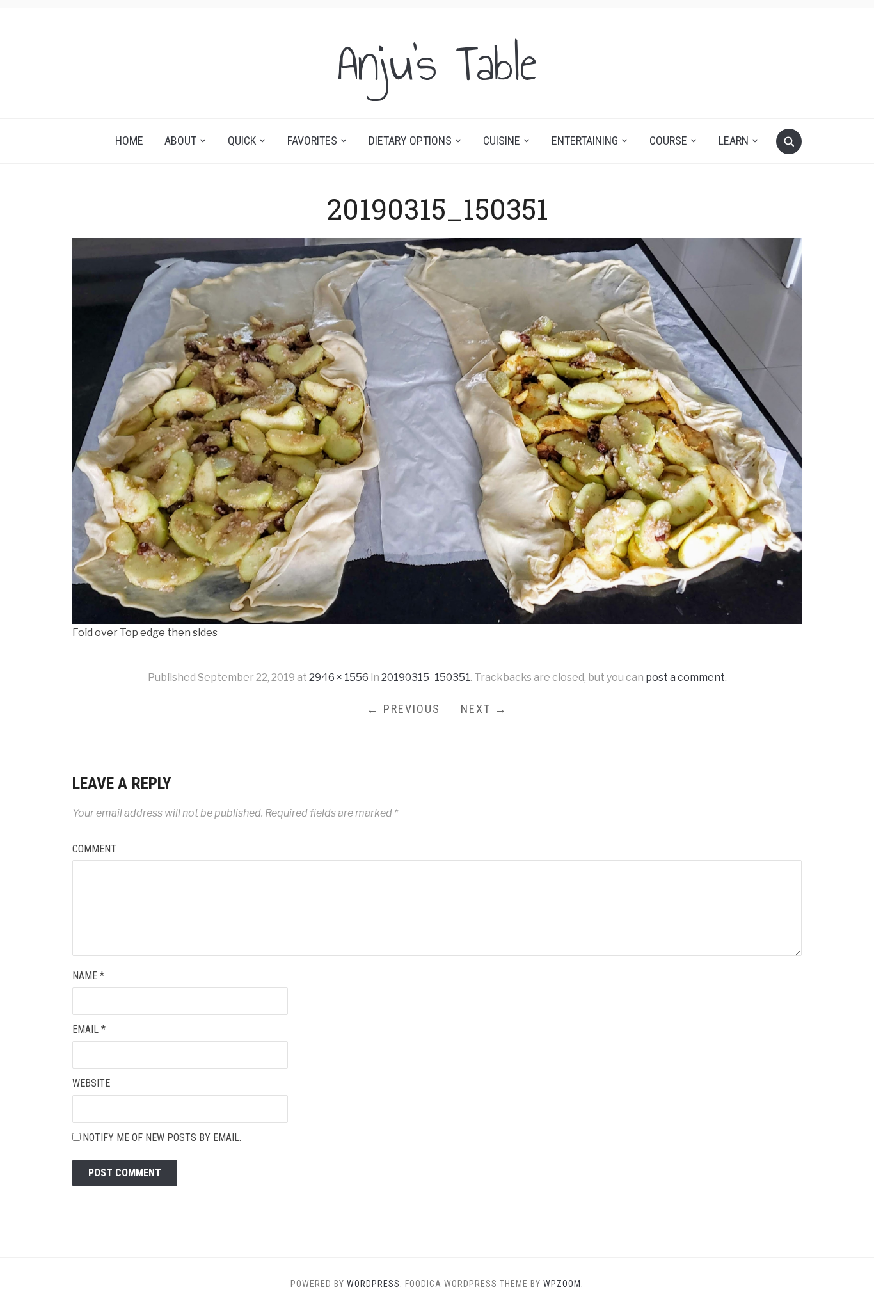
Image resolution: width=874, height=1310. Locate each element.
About (180, 140)
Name (88, 976)
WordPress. (374, 1284)
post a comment (685, 677)
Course (668, 140)
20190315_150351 (425, 677)
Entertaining (585, 140)
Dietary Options (410, 140)
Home (129, 140)
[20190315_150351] (437, 430)
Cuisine (501, 140)
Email (89, 1029)
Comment (94, 849)
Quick (242, 140)
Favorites (312, 140)
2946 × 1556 (339, 677)
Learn (734, 140)
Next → (484, 708)
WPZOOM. (563, 1284)
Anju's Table (437, 63)
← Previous (403, 708)
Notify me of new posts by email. (162, 1137)
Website (91, 1083)
